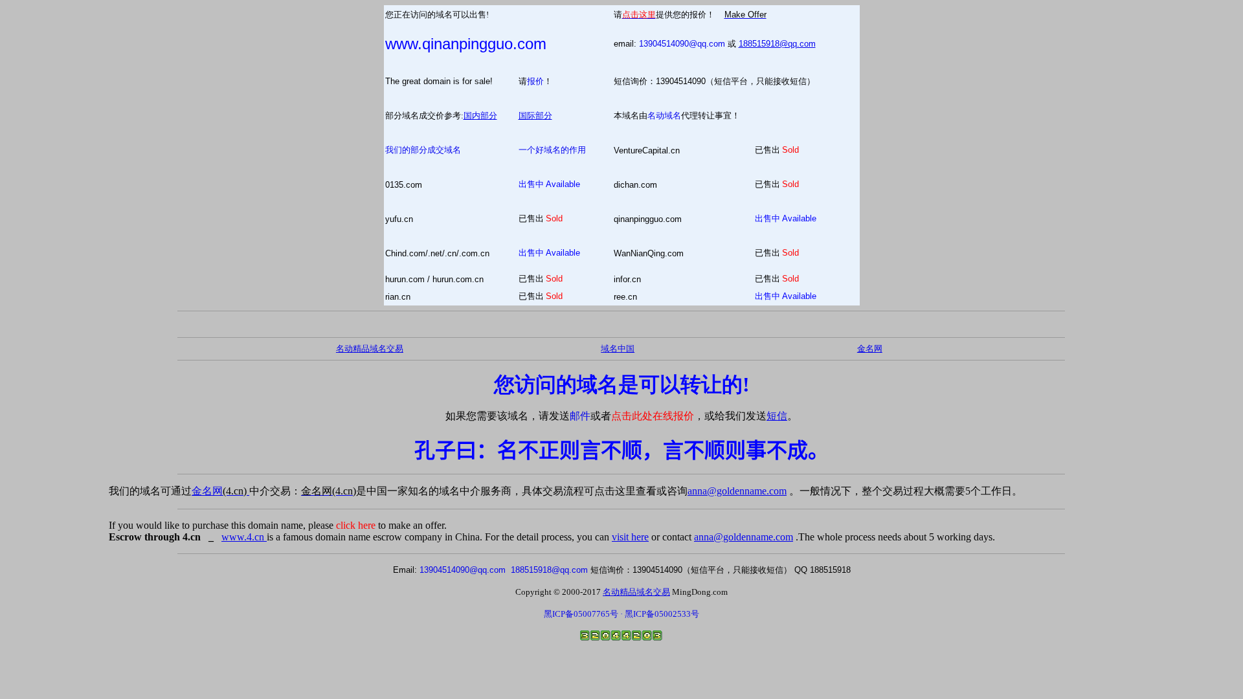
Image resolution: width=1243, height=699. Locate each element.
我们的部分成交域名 (423, 150)
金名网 (220, 490)
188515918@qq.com (777, 44)
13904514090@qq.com (682, 44)
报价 (535, 81)
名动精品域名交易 (369, 348)
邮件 (580, 415)
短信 (777, 415)
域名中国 (617, 348)
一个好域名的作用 (552, 150)
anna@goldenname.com (737, 490)
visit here (630, 536)
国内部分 (480, 115)
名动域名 (664, 115)
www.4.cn (244, 536)
